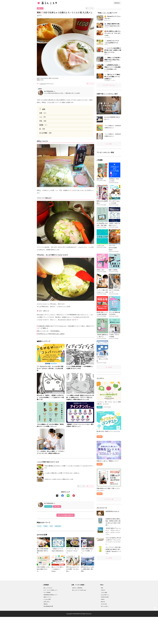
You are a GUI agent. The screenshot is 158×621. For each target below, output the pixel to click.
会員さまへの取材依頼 (77, 587)
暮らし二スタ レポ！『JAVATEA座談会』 (49, 331)
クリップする (90, 8)
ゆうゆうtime (104, 604)
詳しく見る (57, 506)
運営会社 (46, 604)
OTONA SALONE (105, 597)
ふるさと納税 (104, 592)
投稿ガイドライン (48, 597)
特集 (102, 587)
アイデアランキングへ (109, 85)
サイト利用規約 (47, 592)
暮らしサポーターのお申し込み (79, 590)
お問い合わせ (47, 601)
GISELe (102, 599)
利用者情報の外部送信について (50, 594)
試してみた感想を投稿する (65, 515)
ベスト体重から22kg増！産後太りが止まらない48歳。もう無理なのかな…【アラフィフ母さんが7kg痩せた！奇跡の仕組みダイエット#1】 (80, 397)
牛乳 (51, 526)
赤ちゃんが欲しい (105, 606)
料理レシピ (40, 8)
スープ (39, 526)
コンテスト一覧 (109, 499)
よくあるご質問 (47, 599)
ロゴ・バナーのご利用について (50, 590)
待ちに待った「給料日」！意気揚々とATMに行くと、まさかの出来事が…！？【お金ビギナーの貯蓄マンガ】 (50, 397)
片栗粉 (45, 526)
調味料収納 (58, 526)
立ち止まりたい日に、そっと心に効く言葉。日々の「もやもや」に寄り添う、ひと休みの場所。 (50, 368)
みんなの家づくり (105, 594)
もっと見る (109, 144)
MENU (118, 3)
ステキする (90, 83)
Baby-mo (103, 601)
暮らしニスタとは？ (48, 587)
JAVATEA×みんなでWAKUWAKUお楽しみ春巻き (51, 334)
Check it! (103, 590)
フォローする (48, 506)
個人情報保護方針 (48, 606)
